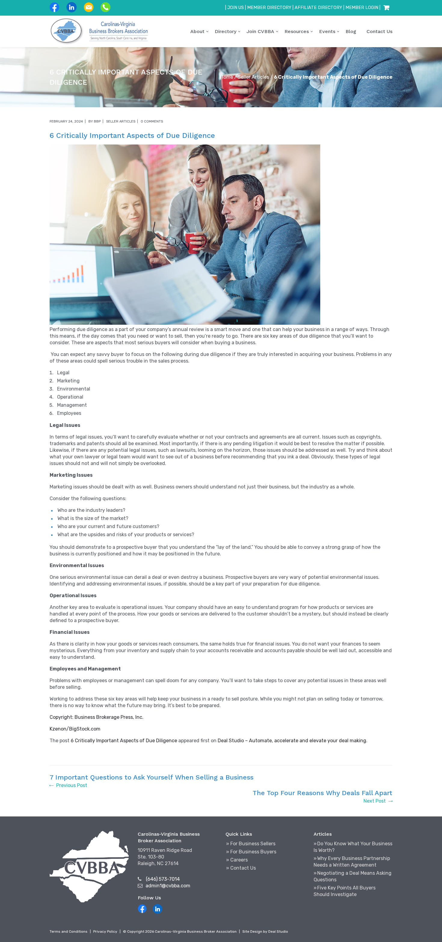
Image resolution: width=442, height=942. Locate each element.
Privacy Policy (105, 931)
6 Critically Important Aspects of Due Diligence (124, 740)
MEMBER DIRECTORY (269, 7)
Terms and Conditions (68, 931)
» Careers (237, 860)
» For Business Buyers (251, 852)
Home (226, 77)
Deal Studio (278, 931)
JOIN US (235, 7)
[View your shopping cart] (386, 8)
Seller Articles (253, 77)
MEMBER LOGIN (361, 7)
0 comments (152, 121)
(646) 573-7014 (163, 879)
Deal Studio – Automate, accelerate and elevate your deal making (292, 740)
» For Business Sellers (250, 843)
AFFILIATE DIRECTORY (318, 7)
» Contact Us (241, 868)
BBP (97, 121)
